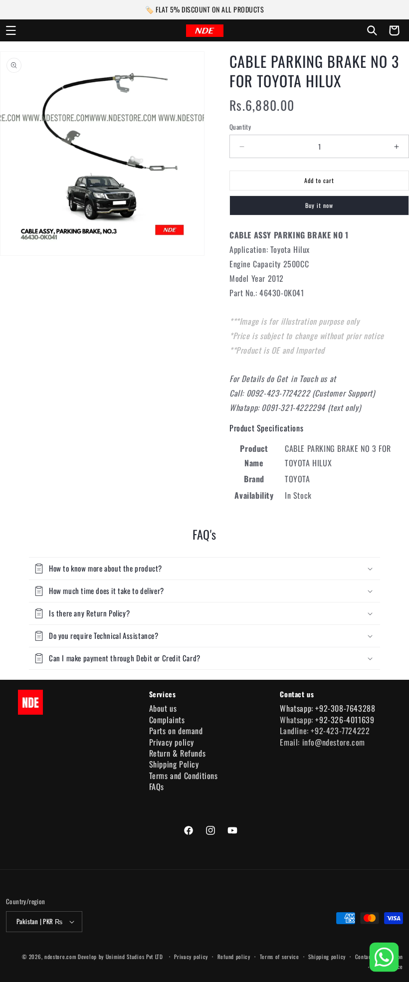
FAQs (156, 786)
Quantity (240, 127)
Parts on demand (176, 731)
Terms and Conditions (183, 776)
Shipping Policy (174, 764)
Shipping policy (327, 957)
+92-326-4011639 (344, 720)
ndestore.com (60, 957)
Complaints (167, 720)
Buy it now (319, 205)
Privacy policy (171, 742)
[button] (11, 30)
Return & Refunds (177, 753)
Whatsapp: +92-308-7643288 (327, 708)
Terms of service (279, 957)
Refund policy (233, 957)
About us (163, 708)
